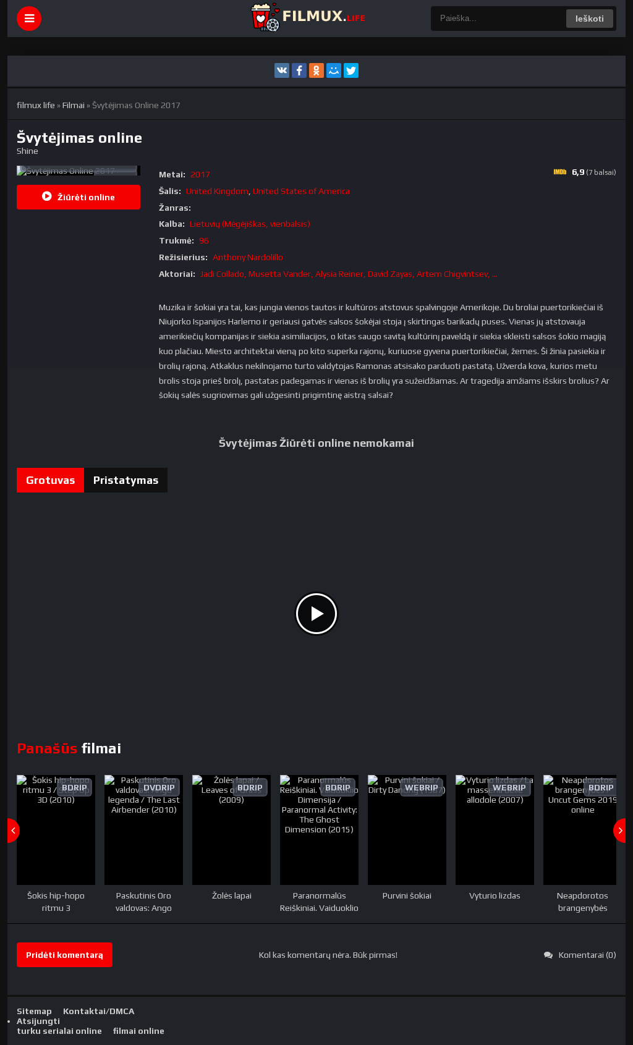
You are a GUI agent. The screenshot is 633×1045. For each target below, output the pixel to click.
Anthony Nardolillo (248, 257)
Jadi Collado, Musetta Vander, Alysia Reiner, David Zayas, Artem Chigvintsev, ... (349, 274)
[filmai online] (307, 18)
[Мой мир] (333, 70)
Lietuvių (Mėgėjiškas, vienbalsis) (250, 224)
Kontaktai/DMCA (98, 1011)
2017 (200, 174)
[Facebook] (299, 70)
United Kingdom (217, 191)
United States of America (301, 191)
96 (204, 240)
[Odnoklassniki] (316, 70)
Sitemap (34, 1011)
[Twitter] (351, 70)
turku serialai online (59, 1031)
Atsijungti (38, 1021)
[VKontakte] (281, 70)
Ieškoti (590, 18)
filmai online (138, 1031)
